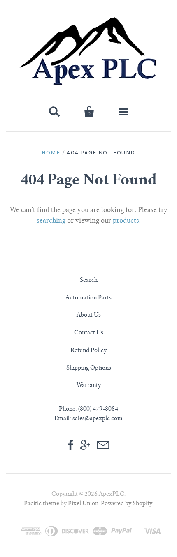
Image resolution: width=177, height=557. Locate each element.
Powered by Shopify (126, 504)
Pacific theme (41, 504)
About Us (89, 315)
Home (51, 152)
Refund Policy (88, 351)
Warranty (89, 386)
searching (51, 221)
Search (89, 280)
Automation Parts (88, 298)
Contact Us (88, 333)
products (126, 221)
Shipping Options (88, 368)
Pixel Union (83, 504)
